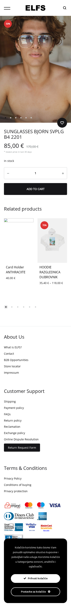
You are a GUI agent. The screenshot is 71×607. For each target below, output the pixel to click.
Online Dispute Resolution (21, 439)
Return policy (12, 420)
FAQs (7, 414)
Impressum (11, 372)
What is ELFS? (13, 347)
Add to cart (36, 189)
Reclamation (12, 426)
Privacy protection (16, 491)
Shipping (10, 401)
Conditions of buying (17, 485)
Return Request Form (22, 447)
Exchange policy (14, 433)
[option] (52, 240)
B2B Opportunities (16, 360)
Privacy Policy (12, 478)
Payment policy (14, 408)
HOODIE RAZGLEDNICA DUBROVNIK (49, 272)
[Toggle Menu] (7, 8)
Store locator (12, 366)
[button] (6, 307)
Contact (9, 353)
